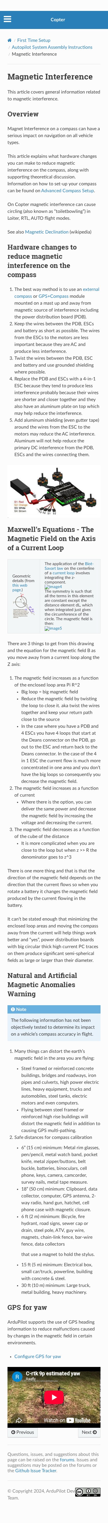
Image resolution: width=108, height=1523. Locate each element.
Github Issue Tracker (35, 1470)
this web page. (19, 587)
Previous (24, 1432)
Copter (58, 19)
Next (87, 1432)
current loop (64, 573)
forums (67, 1460)
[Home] (9, 40)
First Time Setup (33, 40)
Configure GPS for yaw (37, 1356)
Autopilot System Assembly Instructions (52, 47)
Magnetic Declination (47, 232)
